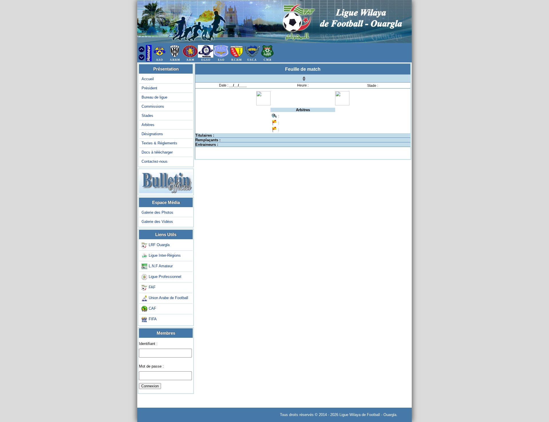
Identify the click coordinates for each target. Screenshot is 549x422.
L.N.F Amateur (161, 266)
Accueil (148, 79)
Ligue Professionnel (165, 276)
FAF (152, 287)
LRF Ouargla (159, 245)
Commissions (153, 106)
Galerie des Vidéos (157, 221)
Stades (147, 115)
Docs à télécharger (157, 152)
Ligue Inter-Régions (165, 255)
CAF (152, 308)
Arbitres (148, 125)
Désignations (152, 134)
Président (149, 88)
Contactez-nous (155, 161)
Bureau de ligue (154, 97)
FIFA (153, 319)
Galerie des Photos (157, 212)
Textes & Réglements (159, 143)
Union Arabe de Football (168, 298)
